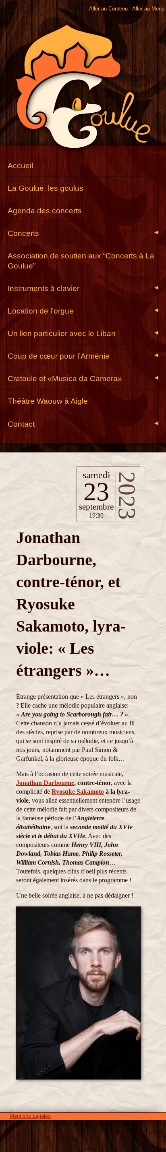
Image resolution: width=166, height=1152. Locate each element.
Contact (83, 424)
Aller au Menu (148, 9)
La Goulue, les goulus (45, 188)
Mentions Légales (30, 1116)
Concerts (83, 233)
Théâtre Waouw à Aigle (48, 401)
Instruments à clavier (83, 288)
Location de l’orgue (83, 311)
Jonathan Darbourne (45, 782)
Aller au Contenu (108, 9)
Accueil (20, 165)
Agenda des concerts (45, 210)
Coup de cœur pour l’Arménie (83, 356)
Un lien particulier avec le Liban (83, 333)
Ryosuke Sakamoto (78, 791)
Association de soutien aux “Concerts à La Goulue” (81, 261)
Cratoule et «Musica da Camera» (83, 378)
